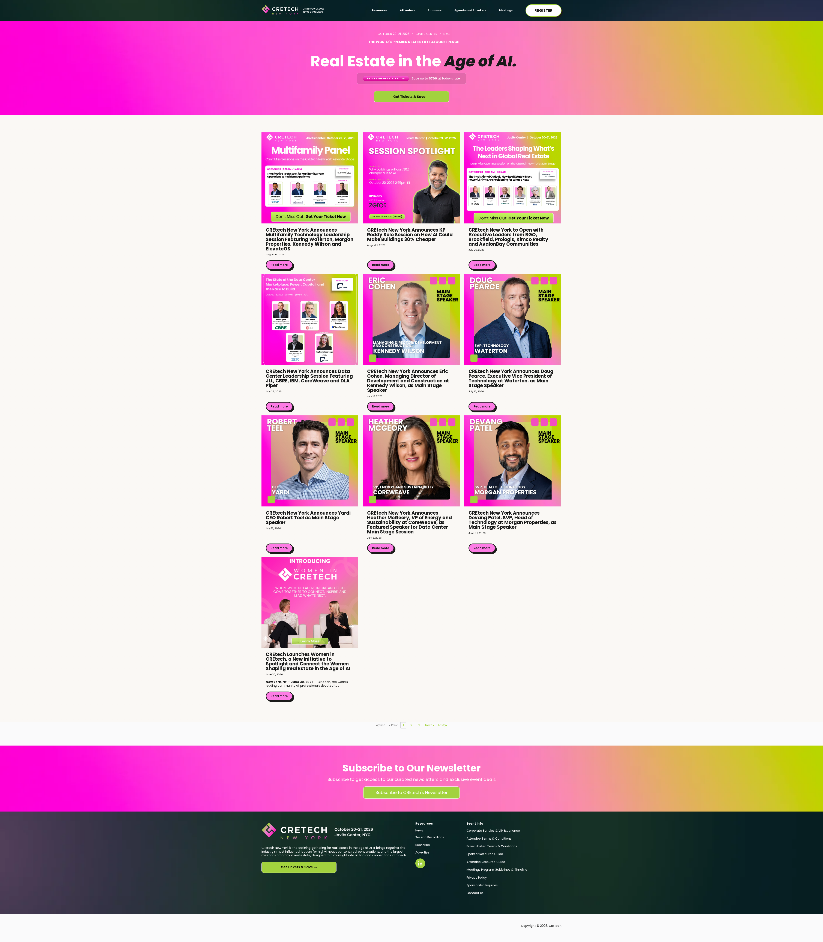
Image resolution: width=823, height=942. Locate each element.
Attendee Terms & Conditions (489, 838)
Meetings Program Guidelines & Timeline (497, 869)
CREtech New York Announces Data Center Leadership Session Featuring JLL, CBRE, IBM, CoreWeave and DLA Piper (309, 378)
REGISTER (544, 10)
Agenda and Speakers (470, 10)
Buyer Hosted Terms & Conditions (492, 846)
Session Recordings (429, 837)
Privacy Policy (477, 877)
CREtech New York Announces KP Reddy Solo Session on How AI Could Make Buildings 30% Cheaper (410, 235)
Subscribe (422, 845)
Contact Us (475, 893)
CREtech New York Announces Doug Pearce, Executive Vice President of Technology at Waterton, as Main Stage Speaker (511, 378)
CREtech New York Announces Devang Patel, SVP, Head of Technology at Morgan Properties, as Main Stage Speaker (513, 520)
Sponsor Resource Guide (485, 854)
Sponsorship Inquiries (482, 885)
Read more (279, 265)
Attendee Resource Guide (486, 862)
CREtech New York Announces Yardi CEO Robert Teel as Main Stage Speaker (308, 518)
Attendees (407, 10)
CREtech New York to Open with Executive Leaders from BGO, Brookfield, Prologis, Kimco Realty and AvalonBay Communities (508, 237)
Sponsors (435, 10)
